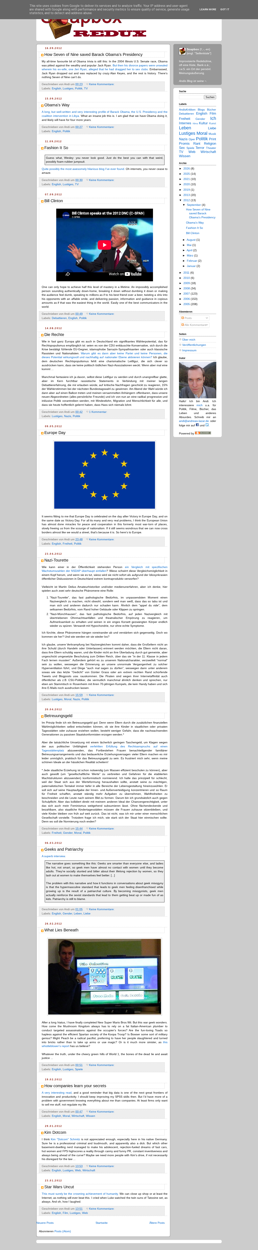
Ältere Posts (157, 1222)
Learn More (208, 9)
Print (212, 139)
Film (65, 1212)
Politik (78, 88)
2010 (187, 277)
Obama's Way (57, 105)
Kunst (212, 123)
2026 (187, 168)
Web (78, 1170)
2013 (187, 195)
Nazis (67, 416)
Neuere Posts (45, 1222)
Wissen (90, 1115)
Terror (200, 148)
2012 (187, 200)
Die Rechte (54, 334)
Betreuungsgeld (58, 715)
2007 (187, 293)
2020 (187, 184)
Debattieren (59, 318)
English (56, 88)
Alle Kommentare (195, 324)
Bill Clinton (53, 201)
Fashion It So (56, 147)
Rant (196, 143)
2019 (187, 189)
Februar (192, 260)
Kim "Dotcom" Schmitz (65, 1139)
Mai (189, 245)
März (190, 255)
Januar (192, 266)
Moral (67, 699)
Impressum (189, 350)
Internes (185, 123)
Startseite (102, 1222)
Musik (212, 133)
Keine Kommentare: (102, 84)
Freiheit (67, 543)
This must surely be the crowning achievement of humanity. (80, 1193)
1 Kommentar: (98, 411)
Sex (182, 148)
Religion (210, 143)
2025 (187, 173)
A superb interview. (54, 856)
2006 (187, 298)
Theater (211, 148)
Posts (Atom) (62, 1231)
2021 (187, 179)
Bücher (211, 109)
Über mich (188, 339)
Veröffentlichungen (194, 344)
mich (200, 405)
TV (86, 88)
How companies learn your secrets (75, 1086)
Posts (188, 318)
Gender (68, 832)
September (194, 204)
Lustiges (68, 88)
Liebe (87, 913)
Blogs (201, 109)
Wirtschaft (78, 1115)
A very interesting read (57, 1092)
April (190, 250)
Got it (224, 9)
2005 (187, 304)
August (191, 239)
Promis (184, 143)
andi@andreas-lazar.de (194, 421)
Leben (78, 913)
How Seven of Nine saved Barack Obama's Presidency (93, 54)
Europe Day (55, 432)
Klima (195, 123)
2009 (187, 283)
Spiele (79, 1069)
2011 (186, 272)
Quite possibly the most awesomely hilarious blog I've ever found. (83, 169)
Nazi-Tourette (56, 560)
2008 (187, 288)
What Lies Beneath (61, 930)
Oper (192, 139)
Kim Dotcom (55, 1132)
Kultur (203, 123)
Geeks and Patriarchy (63, 849)
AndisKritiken (187, 109)
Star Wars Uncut (59, 1187)
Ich (213, 118)
